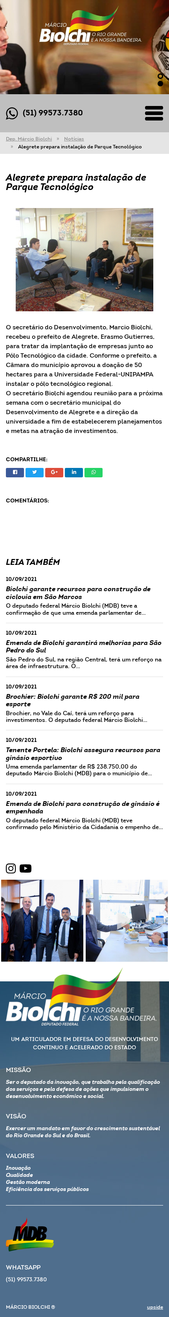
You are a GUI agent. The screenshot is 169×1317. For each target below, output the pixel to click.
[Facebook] (15, 472)
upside (155, 1307)
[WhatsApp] (93, 472)
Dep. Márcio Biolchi (29, 139)
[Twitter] (35, 472)
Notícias (74, 139)
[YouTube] (25, 869)
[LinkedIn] (74, 472)
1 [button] (160, 76)
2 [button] (160, 83)
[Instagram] (11, 869)
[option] (84, 47)
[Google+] (54, 472)
